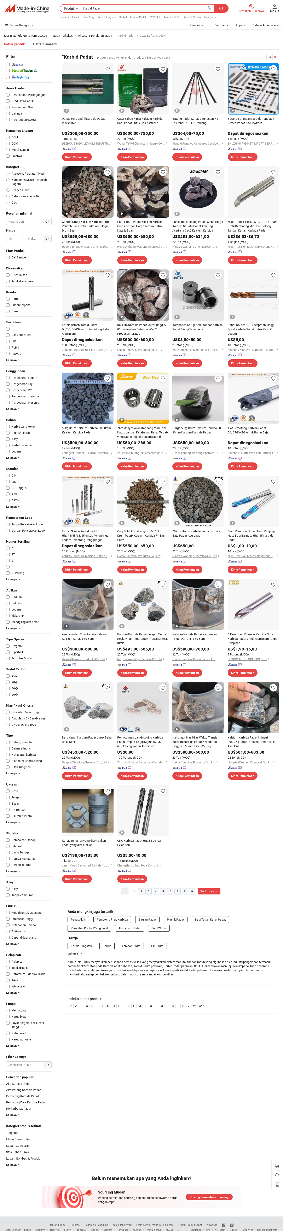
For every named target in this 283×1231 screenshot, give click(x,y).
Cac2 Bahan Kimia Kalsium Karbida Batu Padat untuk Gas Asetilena (140, 121)
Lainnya (73, 953)
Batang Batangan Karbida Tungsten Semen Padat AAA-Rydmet (251, 121)
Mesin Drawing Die (18, 1139)
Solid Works (158, 928)
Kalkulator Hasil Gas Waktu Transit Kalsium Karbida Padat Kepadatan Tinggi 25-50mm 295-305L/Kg (194, 741)
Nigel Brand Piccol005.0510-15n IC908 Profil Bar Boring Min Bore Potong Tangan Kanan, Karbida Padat (252, 226)
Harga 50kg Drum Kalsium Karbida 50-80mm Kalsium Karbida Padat (197, 430)
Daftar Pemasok (45, 44)
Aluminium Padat (130, 928)
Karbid (123, 17)
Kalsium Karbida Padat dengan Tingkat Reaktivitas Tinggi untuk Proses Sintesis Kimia (142, 638)
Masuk (274, 11)
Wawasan (212, 1224)
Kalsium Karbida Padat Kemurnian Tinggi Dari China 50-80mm (194, 636)
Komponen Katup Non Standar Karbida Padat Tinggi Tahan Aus (197, 327)
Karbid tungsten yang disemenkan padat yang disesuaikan (84, 843)
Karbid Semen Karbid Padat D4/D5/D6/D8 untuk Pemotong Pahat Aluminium (86, 329)
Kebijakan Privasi (122, 1224)
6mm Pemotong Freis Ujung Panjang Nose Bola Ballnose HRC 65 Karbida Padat (251, 535)
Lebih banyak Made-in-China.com (155, 1224)
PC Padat (154, 17)
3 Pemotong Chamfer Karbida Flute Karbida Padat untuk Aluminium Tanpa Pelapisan (252, 638)
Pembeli (195, 25)
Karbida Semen (192, 17)
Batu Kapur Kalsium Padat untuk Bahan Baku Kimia (87, 739)
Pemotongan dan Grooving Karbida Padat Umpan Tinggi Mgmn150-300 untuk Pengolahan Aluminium (140, 741)
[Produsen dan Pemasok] (26, 8)
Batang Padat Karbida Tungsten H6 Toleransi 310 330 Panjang (195, 121)
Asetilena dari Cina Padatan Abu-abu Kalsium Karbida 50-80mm (85, 636)
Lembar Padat (138, 17)
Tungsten (12, 1133)
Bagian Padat (147, 919)
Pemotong (88, 17)
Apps (239, 25)
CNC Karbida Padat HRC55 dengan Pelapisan (139, 843)
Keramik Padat (171, 17)
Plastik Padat (175, 919)
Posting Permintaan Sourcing (209, 1197)
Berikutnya (207, 891)
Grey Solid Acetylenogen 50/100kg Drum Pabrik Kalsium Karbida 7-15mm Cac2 (141, 535)
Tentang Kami (57, 1224)
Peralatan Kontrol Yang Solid (89, 928)
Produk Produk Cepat (190, 1224)
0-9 (70, 1006)
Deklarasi (75, 1224)
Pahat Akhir (78, 919)
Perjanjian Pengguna (96, 1224)
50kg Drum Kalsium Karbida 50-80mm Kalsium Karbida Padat (86, 430)
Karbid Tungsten (107, 17)
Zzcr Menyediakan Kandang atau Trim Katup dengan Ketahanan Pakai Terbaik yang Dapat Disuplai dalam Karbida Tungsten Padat (142, 432)
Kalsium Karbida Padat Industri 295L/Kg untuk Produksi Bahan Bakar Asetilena (252, 741)
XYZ (201, 1006)
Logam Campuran (18, 1146)
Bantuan (220, 25)
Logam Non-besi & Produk (23, 1158)
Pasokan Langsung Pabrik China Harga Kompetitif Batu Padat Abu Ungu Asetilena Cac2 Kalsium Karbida (197, 226)
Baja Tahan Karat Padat (210, 919)
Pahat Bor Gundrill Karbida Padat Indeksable (83, 121)
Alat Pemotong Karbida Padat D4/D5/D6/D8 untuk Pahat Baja (248, 430)
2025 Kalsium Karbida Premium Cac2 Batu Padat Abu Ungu (196, 533)
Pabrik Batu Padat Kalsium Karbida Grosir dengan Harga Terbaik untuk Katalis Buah (140, 226)
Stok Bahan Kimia (17, 1152)
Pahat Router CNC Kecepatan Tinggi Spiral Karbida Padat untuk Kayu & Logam (251, 329)
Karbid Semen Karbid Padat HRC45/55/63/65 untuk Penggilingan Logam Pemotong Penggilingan (86, 535)
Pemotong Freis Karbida (112, 919)
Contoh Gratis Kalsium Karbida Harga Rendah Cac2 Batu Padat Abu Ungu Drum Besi (86, 226)
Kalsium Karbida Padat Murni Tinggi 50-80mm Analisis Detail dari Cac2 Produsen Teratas (142, 329)
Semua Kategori (20, 25)
